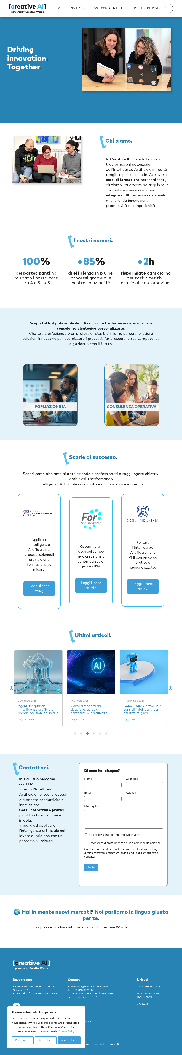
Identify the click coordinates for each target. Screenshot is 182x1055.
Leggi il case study (39, 588)
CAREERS (142, 1004)
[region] (46, 1027)
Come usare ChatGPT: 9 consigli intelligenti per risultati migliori (91, 672)
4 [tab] (93, 733)
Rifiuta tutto (45, 1040)
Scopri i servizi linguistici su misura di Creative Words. (81, 927)
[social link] (16, 1006)
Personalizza (22, 1040)
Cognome (132, 779)
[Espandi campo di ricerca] (59, 8)
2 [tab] (81, 733)
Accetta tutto (69, 1040)
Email (88, 792)
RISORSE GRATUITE (148, 987)
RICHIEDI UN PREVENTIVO (150, 8)
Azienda (131, 792)
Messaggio (91, 806)
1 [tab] (75, 733)
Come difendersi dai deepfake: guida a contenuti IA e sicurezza (38, 672)
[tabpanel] (38, 688)
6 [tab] (106, 733)
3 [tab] (87, 733)
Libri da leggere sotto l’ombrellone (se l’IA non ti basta (142, 710)
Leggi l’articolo (26, 720)
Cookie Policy (66, 1031)
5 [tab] (100, 733)
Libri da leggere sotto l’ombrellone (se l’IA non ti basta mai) (144, 672)
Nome (88, 779)
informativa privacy (127, 835)
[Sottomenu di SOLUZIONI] (86, 8)
